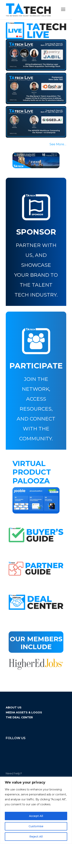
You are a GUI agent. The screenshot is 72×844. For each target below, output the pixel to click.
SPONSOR (36, 231)
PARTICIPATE (36, 365)
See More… (58, 144)
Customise (36, 826)
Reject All (36, 836)
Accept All (36, 816)
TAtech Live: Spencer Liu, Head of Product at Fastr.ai (35, 86)
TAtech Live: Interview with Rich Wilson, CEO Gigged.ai (33, 119)
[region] (36, 810)
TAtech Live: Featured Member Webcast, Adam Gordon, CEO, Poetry (35, 52)
